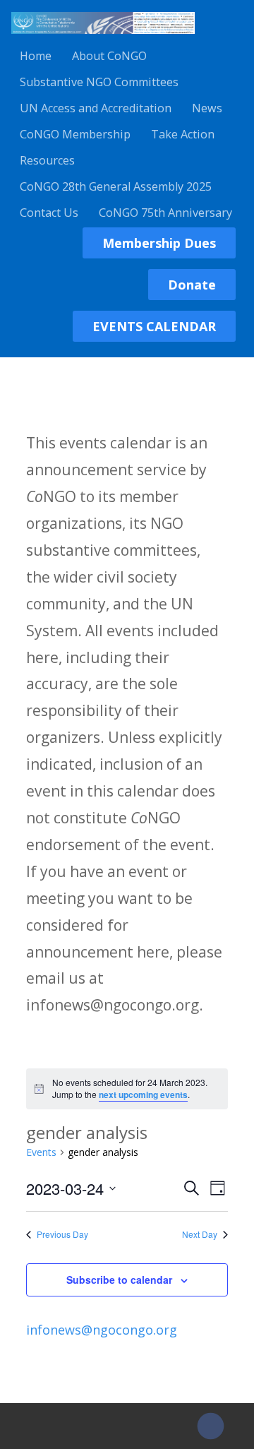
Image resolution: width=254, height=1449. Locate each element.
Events (41, 1152)
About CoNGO (109, 56)
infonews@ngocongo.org (101, 1329)
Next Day (199, 1234)
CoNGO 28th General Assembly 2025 (116, 186)
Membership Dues (159, 242)
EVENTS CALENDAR (154, 326)
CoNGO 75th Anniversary (165, 212)
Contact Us (49, 212)
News (207, 108)
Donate (192, 284)
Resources (47, 160)
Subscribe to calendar (119, 1279)
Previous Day (62, 1234)
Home (36, 56)
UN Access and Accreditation (95, 108)
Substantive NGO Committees (99, 82)
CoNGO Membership (75, 134)
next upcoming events (143, 1094)
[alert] (127, 1088)
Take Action (182, 134)
